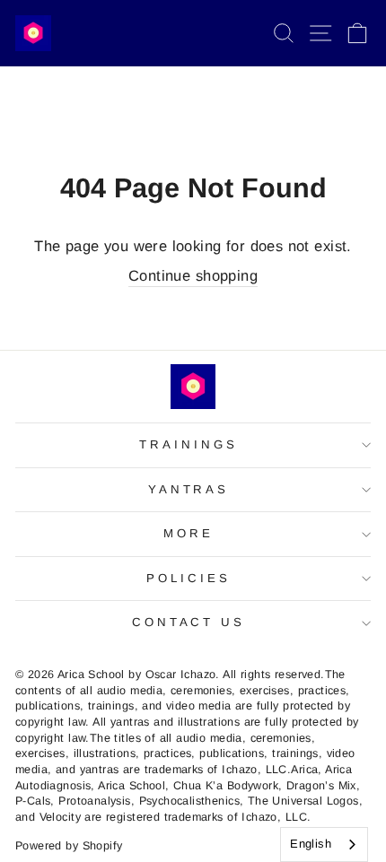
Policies (188, 578)
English (310, 843)
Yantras (189, 489)
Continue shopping (193, 275)
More (188, 533)
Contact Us (189, 622)
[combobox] (324, 844)
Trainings (188, 444)
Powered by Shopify (68, 846)
